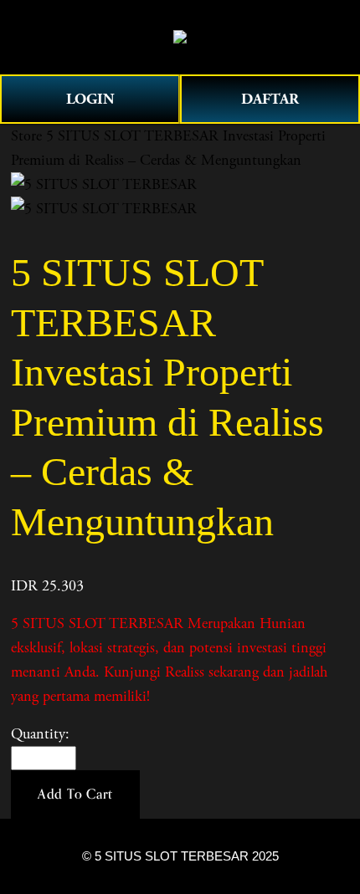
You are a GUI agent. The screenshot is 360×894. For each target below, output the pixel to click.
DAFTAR (270, 99)
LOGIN (90, 99)
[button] (75, 794)
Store (26, 136)
